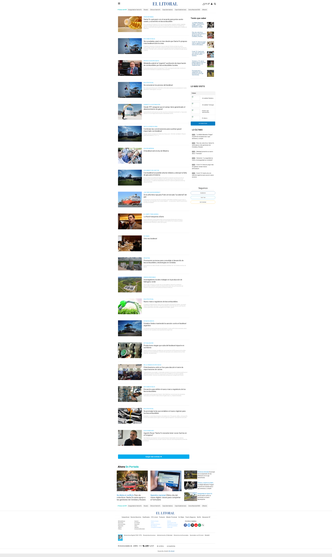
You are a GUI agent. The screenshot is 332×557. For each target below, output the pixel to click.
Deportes (136, 527)
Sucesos (136, 521)
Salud (135, 525)
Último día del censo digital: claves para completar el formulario (165, 497)
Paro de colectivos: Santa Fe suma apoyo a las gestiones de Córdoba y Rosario (199, 34)
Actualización (148, 343)
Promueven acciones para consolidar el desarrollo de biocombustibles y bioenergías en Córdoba (164, 261)
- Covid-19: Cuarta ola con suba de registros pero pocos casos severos (203, 175)
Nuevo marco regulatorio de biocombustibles (161, 302)
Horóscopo (169, 527)
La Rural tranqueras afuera (154, 217)
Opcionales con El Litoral (196, 535)
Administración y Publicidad (164, 535)
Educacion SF (206, 517)
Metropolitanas (121, 521)
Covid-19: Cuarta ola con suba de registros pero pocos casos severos (198, 53)
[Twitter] (189, 525)
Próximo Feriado (154, 521)
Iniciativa (147, 258)
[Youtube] (196, 525)
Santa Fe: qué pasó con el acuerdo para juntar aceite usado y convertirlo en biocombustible (163, 20)
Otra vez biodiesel (150, 239)
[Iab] (146, 546)
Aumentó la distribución (152, 104)
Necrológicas (154, 525)
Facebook (203, 193)
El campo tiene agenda (151, 214)
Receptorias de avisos (172, 524)
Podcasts (162, 517)
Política (119, 529)
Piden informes (148, 17)
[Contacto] (203, 525)
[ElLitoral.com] (166, 513)
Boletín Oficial (149, 82)
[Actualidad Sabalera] (196, 98)
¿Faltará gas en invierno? (152, 192)
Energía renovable (150, 277)
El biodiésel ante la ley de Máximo (156, 151)
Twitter (202, 197)
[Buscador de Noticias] (215, 4)
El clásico (204, 118)
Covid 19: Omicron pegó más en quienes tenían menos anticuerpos (199, 43)
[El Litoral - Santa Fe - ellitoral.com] (166, 3)
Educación (136, 524)
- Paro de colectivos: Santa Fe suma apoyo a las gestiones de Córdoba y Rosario (203, 145)
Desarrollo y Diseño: (166, 551)
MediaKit (207, 535)
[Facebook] (185, 525)
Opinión (120, 527)
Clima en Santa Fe (155, 9)
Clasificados (146, 517)
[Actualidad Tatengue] (196, 105)
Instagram (203, 202)
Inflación (204, 9)
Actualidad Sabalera (207, 98)
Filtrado (146, 236)
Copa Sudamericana (180, 9)
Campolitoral (125, 517)
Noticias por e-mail (171, 522)
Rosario (146, 9)
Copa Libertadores (167, 9)
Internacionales (121, 524)
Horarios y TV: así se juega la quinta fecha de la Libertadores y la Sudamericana (199, 63)
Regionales (120, 525)
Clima (152, 522)
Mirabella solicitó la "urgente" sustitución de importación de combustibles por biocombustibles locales (165, 64)
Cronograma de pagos (156, 527)
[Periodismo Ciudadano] (199, 525)
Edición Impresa (149, 148)
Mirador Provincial (171, 517)
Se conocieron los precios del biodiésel (158, 85)
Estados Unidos (149, 321)
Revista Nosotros (136, 517)
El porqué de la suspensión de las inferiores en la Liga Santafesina (197, 73)
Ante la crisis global (151, 126)
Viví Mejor (181, 517)
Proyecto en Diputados (151, 60)
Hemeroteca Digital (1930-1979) (133, 535)
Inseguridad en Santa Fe (135, 9)
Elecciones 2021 (149, 430)
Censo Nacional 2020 (194, 9)
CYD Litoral (154, 517)
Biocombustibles (149, 39)
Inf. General (137, 522)
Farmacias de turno (155, 524)
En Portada (132, 466)
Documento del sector (151, 170)
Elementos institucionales (181, 535)
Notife (199, 517)
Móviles (169, 521)
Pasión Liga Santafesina (205, 111)
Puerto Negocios (190, 517)
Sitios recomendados (172, 525)
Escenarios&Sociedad (139, 529)
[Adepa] (135, 546)
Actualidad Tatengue (208, 105)
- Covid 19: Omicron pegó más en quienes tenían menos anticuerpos (203, 166)
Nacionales (120, 522)
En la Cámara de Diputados (152, 365)
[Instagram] (192, 525)
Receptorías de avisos (149, 535)
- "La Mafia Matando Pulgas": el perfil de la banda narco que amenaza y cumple (202, 136)
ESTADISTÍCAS (203, 123)
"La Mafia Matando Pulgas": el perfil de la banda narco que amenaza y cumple (198, 25)
